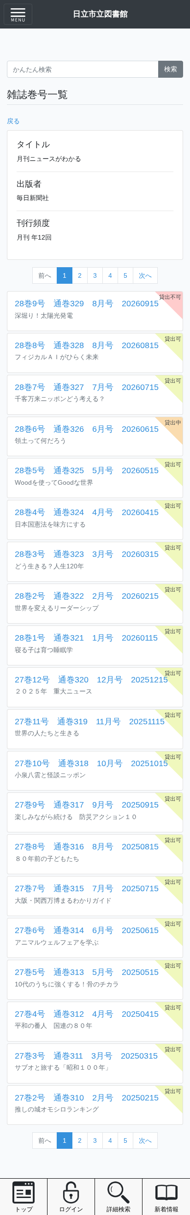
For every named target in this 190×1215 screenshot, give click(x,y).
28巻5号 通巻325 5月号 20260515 (87, 470)
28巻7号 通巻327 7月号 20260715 (87, 387)
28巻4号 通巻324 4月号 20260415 (87, 512)
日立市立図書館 (100, 13)
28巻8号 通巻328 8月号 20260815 (87, 345)
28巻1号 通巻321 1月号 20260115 (86, 637)
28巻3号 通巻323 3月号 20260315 (87, 554)
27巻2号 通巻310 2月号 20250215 (87, 1097)
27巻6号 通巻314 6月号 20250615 (87, 930)
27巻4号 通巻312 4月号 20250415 (87, 1014)
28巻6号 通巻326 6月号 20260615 (87, 429)
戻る (13, 121)
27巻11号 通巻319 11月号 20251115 (90, 721)
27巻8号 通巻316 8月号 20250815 (87, 846)
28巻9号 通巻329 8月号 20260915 (87, 303)
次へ (145, 275)
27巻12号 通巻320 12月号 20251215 (91, 679)
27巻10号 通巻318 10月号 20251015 (91, 763)
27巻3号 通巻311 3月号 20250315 (86, 1055)
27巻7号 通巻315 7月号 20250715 (87, 888)
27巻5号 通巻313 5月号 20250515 (87, 972)
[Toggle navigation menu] (18, 14)
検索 (170, 69)
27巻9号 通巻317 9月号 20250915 (87, 804)
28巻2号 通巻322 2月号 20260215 (87, 596)
